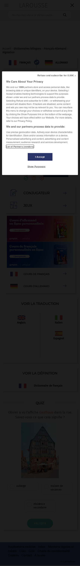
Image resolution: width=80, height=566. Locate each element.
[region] (40, 123)
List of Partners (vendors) (20, 146)
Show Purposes (37, 166)
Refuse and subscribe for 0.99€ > (56, 75)
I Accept (40, 156)
